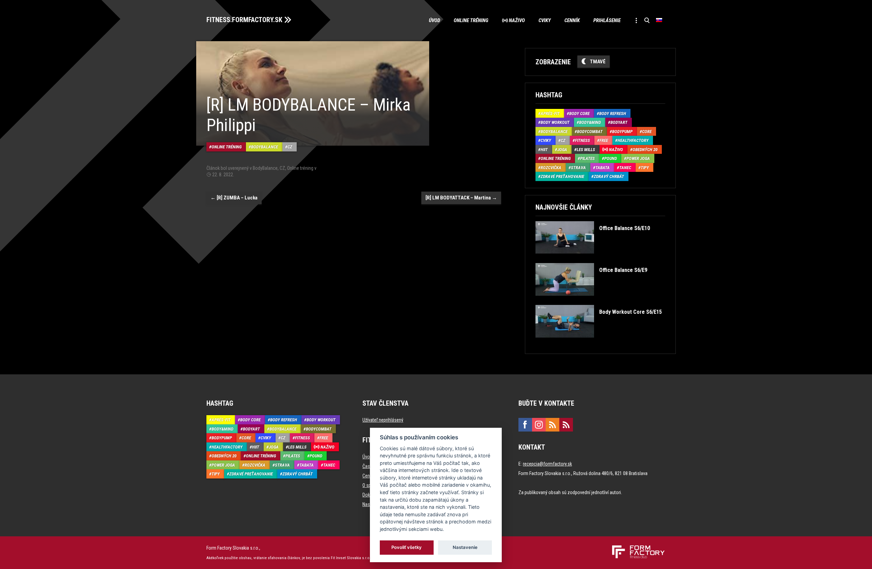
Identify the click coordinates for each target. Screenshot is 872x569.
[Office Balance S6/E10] (592, 258)
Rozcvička (551, 167)
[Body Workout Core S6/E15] (598, 342)
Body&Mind (590, 122)
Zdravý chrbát (609, 176)
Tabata (602, 167)
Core (647, 131)
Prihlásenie (607, 20)
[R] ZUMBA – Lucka (234, 198)
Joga (562, 149)
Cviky (545, 20)
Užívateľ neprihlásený (382, 420)
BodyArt (618, 122)
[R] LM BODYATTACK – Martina (461, 198)
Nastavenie (465, 547)
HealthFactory (633, 140)
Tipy (645, 167)
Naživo (517, 20)
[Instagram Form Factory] (539, 425)
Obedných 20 (645, 149)
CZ (289, 146)
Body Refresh (612, 113)
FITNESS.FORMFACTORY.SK (244, 19)
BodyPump (622, 131)
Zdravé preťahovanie (562, 176)
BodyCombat (590, 131)
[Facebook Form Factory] (525, 425)
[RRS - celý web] (552, 425)
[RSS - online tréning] (566, 425)
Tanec (625, 167)
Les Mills (586, 149)
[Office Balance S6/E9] (591, 300)
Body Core (579, 113)
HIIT (544, 149)
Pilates (587, 158)
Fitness (582, 140)
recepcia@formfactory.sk (547, 464)
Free (604, 140)
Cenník (572, 20)
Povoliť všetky (407, 547)
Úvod (434, 20)
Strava (578, 167)
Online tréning (471, 20)
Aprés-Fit (550, 113)
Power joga (638, 158)
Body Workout (555, 122)
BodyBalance (264, 146)
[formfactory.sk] (636, 548)
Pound (610, 158)
